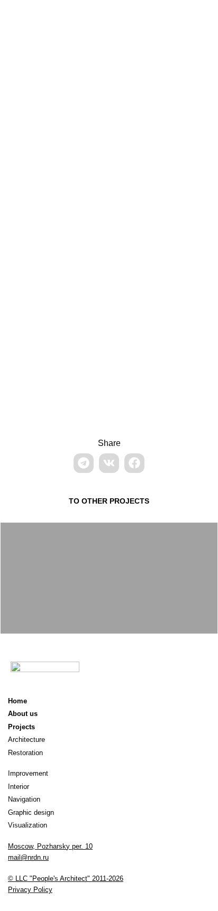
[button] (84, 463)
